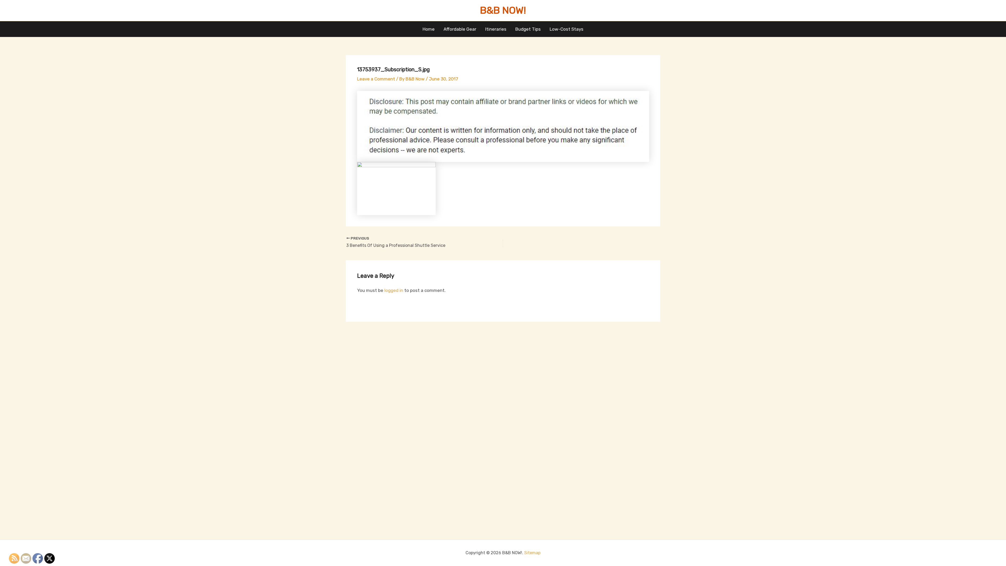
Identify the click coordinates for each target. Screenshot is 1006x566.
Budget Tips (528, 29)
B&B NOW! (503, 10)
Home (429, 29)
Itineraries (495, 29)
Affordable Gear (460, 29)
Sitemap (532, 552)
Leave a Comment (376, 78)
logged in (393, 290)
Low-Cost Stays (566, 29)
